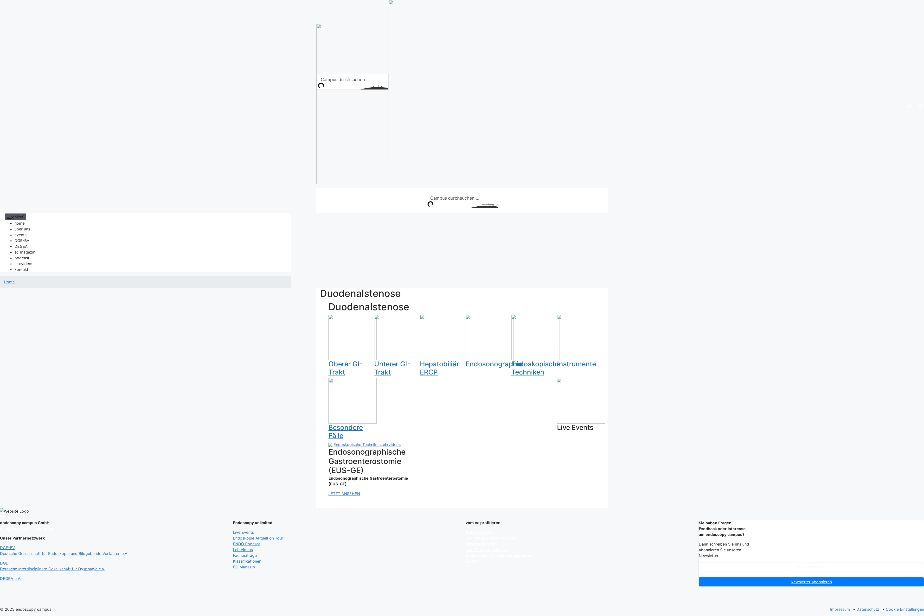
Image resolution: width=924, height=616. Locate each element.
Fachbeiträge (245, 555)
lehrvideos (23, 263)
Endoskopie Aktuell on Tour (258, 538)
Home (9, 281)
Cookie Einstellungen (905, 609)
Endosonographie (494, 364)
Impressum (840, 609)
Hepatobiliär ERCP (439, 368)
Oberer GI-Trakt (345, 368)
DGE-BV (21, 240)
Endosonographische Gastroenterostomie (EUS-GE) (367, 461)
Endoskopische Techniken (535, 368)
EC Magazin (244, 567)
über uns (22, 229)
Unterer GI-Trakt (392, 368)
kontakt (21, 269)
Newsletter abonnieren (811, 581)
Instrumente (576, 364)
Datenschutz (867, 609)
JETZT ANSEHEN (344, 493)
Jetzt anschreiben (811, 567)
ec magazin (24, 252)
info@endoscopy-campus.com (28, 528)
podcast (21, 257)
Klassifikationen (247, 561)
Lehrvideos (391, 444)
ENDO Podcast (246, 543)
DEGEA (21, 246)
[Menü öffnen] (920, 106)
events (20, 234)
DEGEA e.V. (10, 578)
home (19, 223)
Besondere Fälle (345, 431)
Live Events (243, 532)
